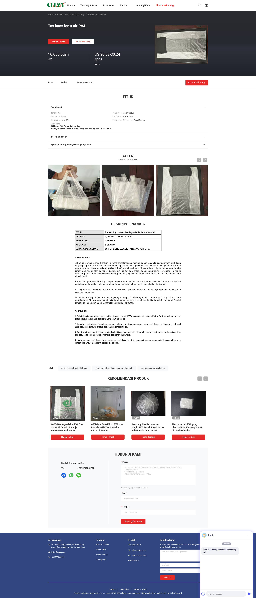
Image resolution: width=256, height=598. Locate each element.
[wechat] (78, 475)
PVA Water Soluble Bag (74, 14)
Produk (60, 14)
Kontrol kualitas (101, 555)
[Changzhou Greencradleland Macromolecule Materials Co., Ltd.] (56, 5)
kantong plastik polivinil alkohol (74, 368)
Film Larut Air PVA (134, 545)
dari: (124, 493)
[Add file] (203, 594)
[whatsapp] (71, 475)
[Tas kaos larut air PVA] (181, 44)
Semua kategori (133, 561)
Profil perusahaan (102, 545)
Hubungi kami (101, 560)
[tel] (86, 475)
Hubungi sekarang (133, 521)
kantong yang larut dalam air (153, 368)
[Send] (249, 594)
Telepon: (126, 507)
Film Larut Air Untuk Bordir (137, 555)
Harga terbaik (58, 41)
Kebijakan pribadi (140, 589)
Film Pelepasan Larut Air (136, 550)
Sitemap (112, 589)
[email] (63, 475)
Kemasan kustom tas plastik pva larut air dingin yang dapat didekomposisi (107, 427)
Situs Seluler (124, 589)
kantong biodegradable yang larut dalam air (114, 368)
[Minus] (249, 535)
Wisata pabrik (101, 550)
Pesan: (125, 462)
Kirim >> (167, 577)
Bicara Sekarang (83, 41)
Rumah (51, 14)
